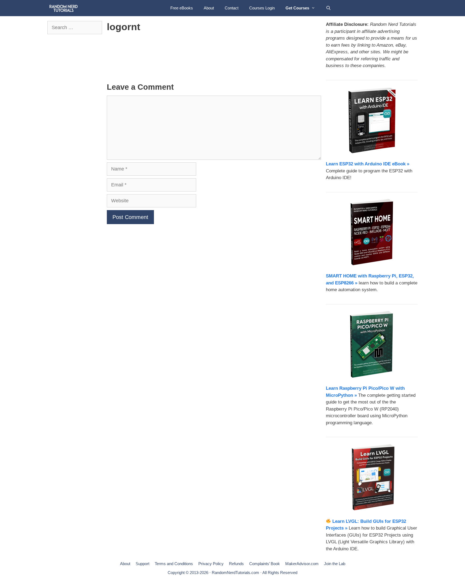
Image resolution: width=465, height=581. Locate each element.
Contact (231, 8)
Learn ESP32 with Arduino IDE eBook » (367, 163)
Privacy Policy (211, 563)
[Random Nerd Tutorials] (63, 8)
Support (142, 563)
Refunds (236, 563)
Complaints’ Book (264, 563)
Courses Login (262, 8)
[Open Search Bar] (328, 8)
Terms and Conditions (174, 563)
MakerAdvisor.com (302, 563)
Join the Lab (334, 563)
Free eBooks (181, 8)
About (209, 8)
